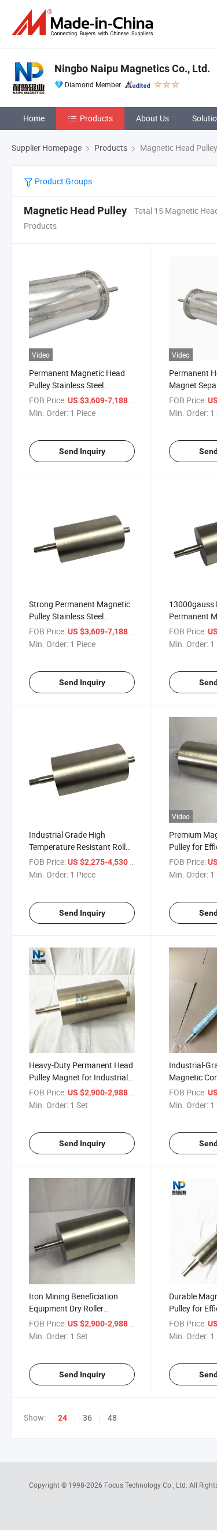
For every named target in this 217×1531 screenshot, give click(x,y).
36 (87, 1417)
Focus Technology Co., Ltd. (146, 1484)
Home (34, 118)
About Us (152, 118)
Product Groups (62, 181)
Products (96, 118)
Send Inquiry (82, 451)
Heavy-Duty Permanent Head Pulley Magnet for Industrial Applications (81, 1077)
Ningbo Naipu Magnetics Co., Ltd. (132, 68)
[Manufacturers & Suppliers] (84, 22)
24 (62, 1417)
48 (112, 1417)
